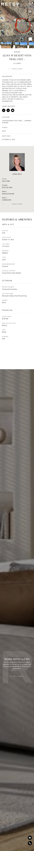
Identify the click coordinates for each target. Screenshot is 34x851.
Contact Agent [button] (17, 69)
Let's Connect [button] (18, 676)
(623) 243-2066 (7, 187)
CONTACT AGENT (17, 204)
